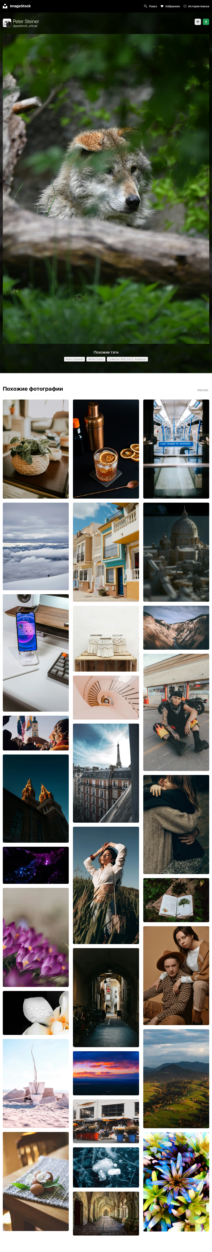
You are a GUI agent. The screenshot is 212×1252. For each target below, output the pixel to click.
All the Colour (96, 359)
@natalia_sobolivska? (176, 826)
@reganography (176, 451)
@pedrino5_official (25, 26)
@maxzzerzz (106, 1172)
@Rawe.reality (176, 712)
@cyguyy (178, 632)
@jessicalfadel (36, 1181)
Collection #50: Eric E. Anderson (127, 359)
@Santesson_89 (106, 702)
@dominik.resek (36, 549)
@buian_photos (106, 1126)
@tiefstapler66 (106, 1218)
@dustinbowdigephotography (106, 771)
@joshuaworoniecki (106, 1080)
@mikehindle (35, 1018)
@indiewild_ (106, 997)
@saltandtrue (106, 448)
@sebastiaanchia (36, 650)
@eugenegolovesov (176, 1183)
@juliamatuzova (106, 551)
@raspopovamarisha (36, 939)
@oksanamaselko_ (176, 905)
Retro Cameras (74, 359)
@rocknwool (106, 643)
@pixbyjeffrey (36, 1086)
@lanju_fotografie (36, 870)
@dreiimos (177, 551)
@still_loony (176, 1080)
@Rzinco (108, 885)
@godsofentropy (36, 738)
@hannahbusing (35, 448)
